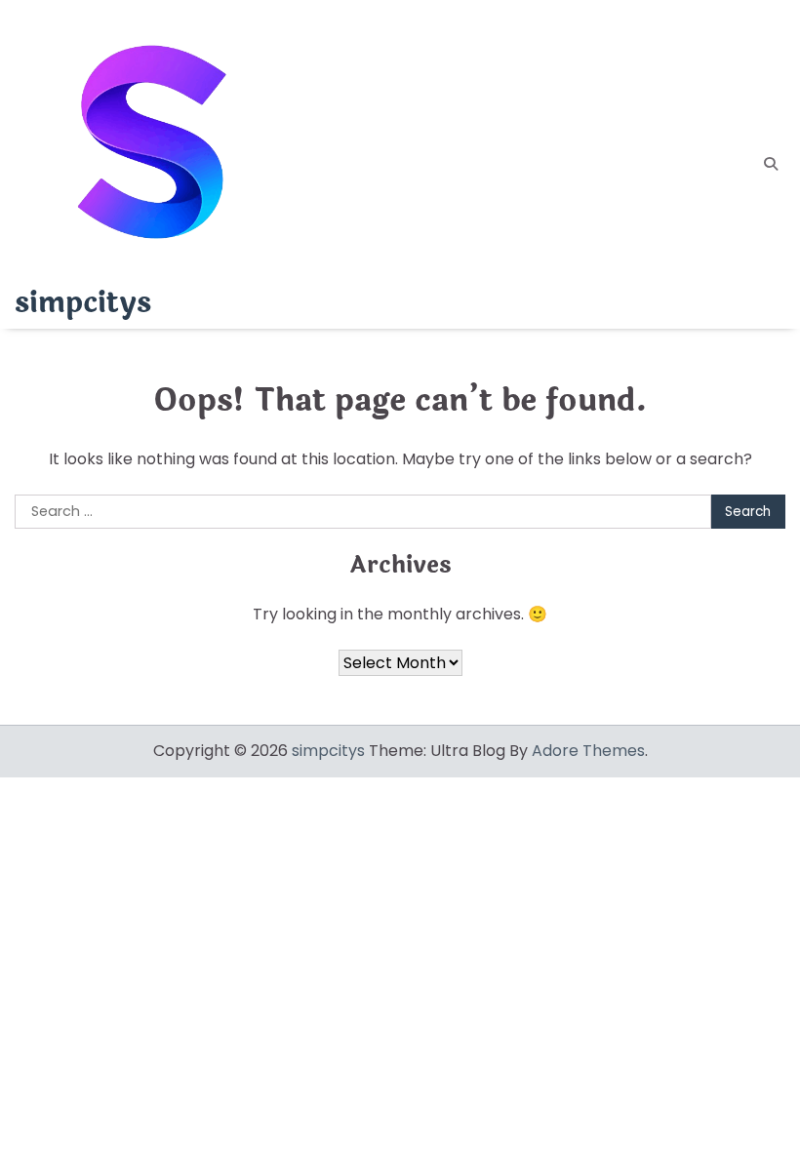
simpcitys (83, 303)
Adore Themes (588, 750)
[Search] (770, 164)
